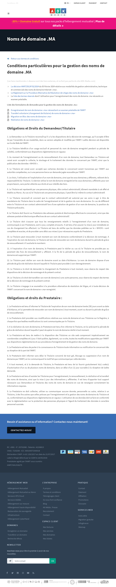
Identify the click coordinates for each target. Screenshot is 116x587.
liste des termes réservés (23, 96)
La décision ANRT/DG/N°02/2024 (25, 86)
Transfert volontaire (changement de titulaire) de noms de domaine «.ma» (43, 113)
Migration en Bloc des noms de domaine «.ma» (31, 116)
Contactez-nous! (21, 430)
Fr (67, 3)
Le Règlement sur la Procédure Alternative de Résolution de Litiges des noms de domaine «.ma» (52, 92)
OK (52, 560)
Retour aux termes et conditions (25, 58)
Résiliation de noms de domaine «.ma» (27, 119)
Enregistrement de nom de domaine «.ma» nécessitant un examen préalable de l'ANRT (48, 110)
